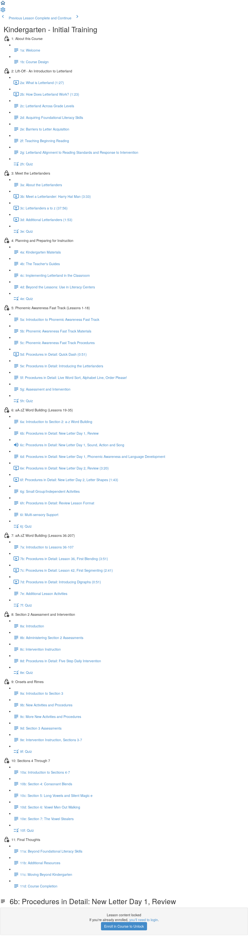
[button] (3, 4)
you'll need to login (143, 919)
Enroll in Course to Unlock (124, 926)
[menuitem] (3, 11)
